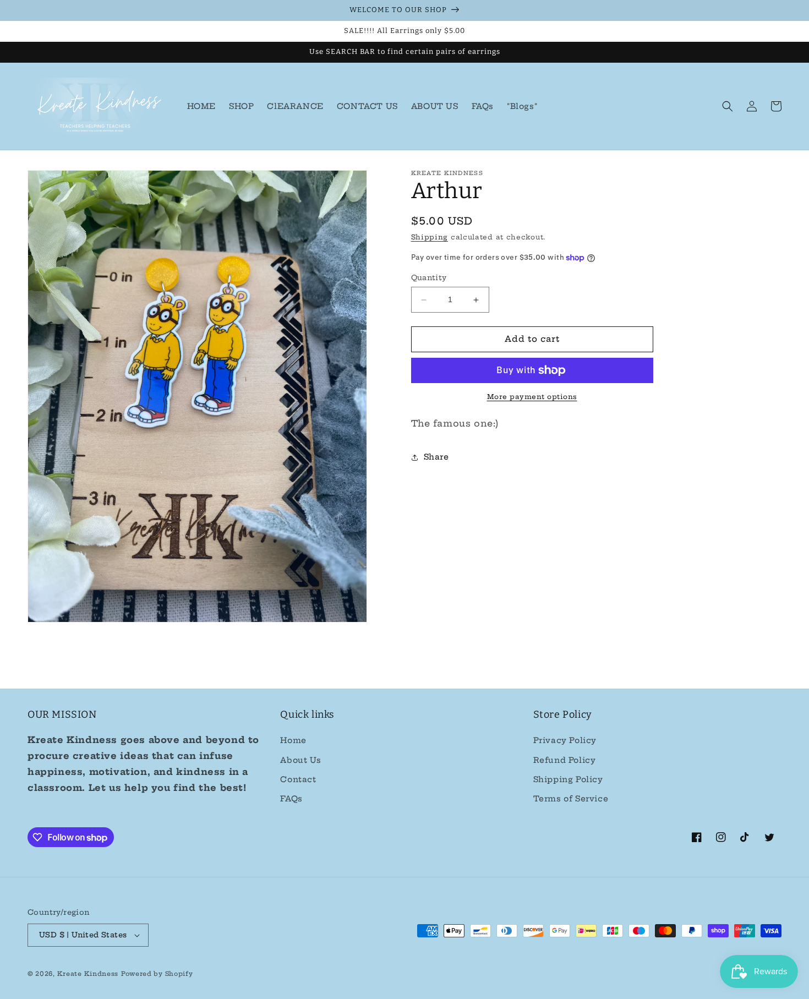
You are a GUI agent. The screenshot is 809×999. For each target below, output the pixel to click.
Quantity (429, 278)
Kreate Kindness (88, 974)
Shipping (430, 237)
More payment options (532, 396)
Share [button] (436, 457)
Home (293, 740)
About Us (300, 760)
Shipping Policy (568, 779)
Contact (298, 779)
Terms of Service (571, 799)
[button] (727, 106)
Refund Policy (564, 760)
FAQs (291, 799)
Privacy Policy (565, 740)
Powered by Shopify (157, 974)
